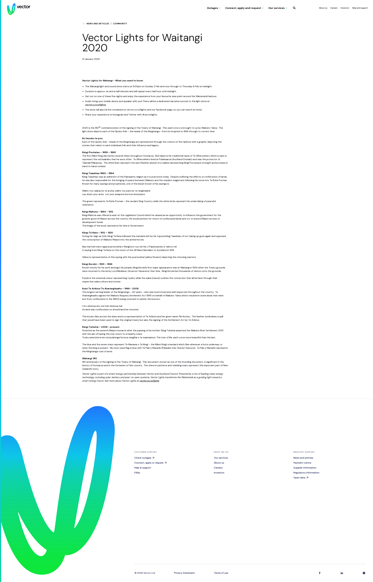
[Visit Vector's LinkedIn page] (342, 573)
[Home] (18, 9)
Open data (299, 477)
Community (120, 23)
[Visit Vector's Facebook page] (319, 573)
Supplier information (304, 467)
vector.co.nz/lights (95, 104)
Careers (334, 8)
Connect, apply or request (149, 462)
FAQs (137, 472)
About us (323, 8)
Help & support (142, 467)
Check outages (142, 457)
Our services (221, 457)
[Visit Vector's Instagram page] (364, 573)
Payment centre (302, 462)
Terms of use (221, 573)
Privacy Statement (184, 573)
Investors (345, 8)
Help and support (360, 8)
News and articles (98, 23)
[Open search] (294, 8)
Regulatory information (306, 472)
